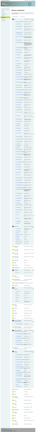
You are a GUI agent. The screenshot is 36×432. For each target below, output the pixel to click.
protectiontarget (19, 159)
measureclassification (20, 92)
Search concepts (22, 16)
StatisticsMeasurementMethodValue (20, 382)
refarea (18, 297)
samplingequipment (20, 177)
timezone (18, 218)
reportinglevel (19, 164)
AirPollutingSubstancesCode (20, 333)
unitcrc (18, 301)
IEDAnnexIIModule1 (17, 320)
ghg (15, 310)
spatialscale (18, 200)
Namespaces (4, 20)
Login (26, 0)
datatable (18, 65)
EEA (5, 0)
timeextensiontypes (20, 209)
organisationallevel (19, 141)
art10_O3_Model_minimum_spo (20, 42)
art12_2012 (16, 226)
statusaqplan (19, 207)
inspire (15, 351)
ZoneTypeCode (19, 386)
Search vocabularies (15, 16)
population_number (20, 234)
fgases (15, 304)
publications (16, 409)
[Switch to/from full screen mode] (29, 0)
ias (14, 315)
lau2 (15, 394)
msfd (15, 403)
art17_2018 (16, 256)
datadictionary (16, 267)
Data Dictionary (9, 7)
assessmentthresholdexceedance (20, 47)
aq (14, 19)
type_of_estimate (19, 241)
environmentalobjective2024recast (20, 79)
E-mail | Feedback (4, 429)
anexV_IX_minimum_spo (20, 36)
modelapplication (19, 109)
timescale (18, 212)
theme (18, 384)
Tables (3, 12)
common (15, 265)
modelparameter (19, 119)
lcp (14, 400)
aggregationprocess (20, 32)
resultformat (18, 172)
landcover (16, 389)
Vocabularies (4, 17)
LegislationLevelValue (20, 366)
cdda (15, 262)
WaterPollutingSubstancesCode (20, 344)
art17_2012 (16, 253)
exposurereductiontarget (20, 89)
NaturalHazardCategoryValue (20, 372)
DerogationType (19, 336)
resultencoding (19, 169)
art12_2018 (16, 246)
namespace (18, 125)
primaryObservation (20, 149)
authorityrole (19, 54)
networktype (18, 128)
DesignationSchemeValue (20, 359)
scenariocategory (19, 193)
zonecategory (19, 221)
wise (15, 420)
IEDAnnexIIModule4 (17, 330)
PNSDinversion (19, 145)
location (18, 232)
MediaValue (18, 370)
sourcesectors (19, 195)
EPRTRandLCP (17, 279)
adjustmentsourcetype (20, 21)
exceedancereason (19, 87)
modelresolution (19, 121)
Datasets (3, 10)
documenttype (19, 72)
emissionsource (19, 74)
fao (14, 287)
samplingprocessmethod (20, 189)
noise (15, 407)
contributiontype (19, 63)
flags (17, 293)
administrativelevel (19, 26)
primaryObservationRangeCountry (20, 154)
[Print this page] (28, 0)
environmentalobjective (20, 76)
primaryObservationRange (20, 151)
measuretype (19, 104)
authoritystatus (19, 57)
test (15, 415)
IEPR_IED (16, 347)
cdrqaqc (18, 60)
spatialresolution (19, 198)
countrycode (19, 228)
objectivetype (19, 130)
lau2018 (15, 396)
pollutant (18, 147)
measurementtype (19, 102)
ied (14, 318)
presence (18, 236)
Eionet (5, 7)
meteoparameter (19, 107)
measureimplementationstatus (20, 94)
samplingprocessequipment (20, 187)
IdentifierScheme (19, 364)
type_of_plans (19, 243)
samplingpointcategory (20, 182)
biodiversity (16, 260)
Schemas (3, 15)
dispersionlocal (19, 67)
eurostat (15, 285)
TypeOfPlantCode (19, 340)
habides (15, 313)
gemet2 (15, 308)
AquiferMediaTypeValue (20, 354)
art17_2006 (16, 249)
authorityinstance (19, 52)
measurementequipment (20, 97)
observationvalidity (19, 136)
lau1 (15, 391)
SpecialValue (19, 380)
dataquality (16, 270)
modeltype (18, 123)
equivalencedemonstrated (20, 82)
